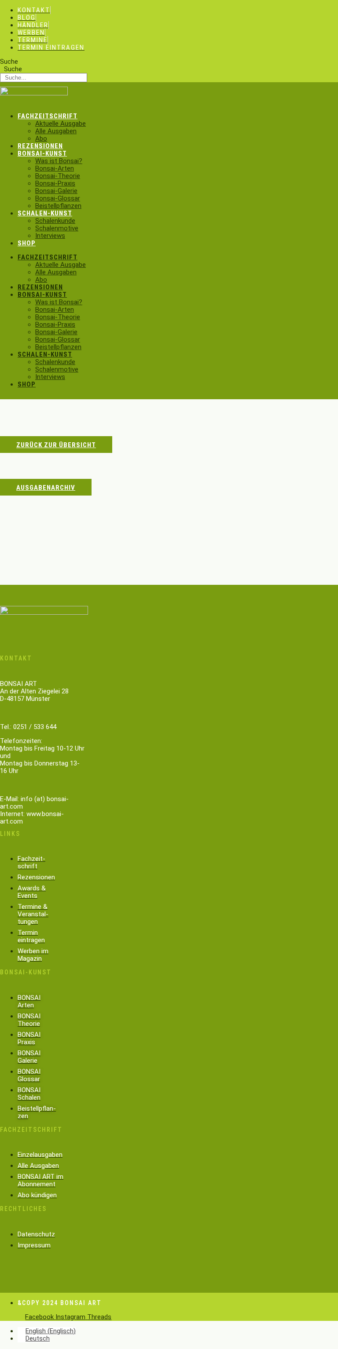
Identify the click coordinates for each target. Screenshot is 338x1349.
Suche (9, 62)
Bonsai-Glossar (57, 198)
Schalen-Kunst (45, 213)
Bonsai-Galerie (56, 191)
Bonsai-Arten (54, 168)
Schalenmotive (56, 228)
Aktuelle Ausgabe (60, 124)
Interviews (50, 236)
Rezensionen (40, 146)
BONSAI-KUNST (42, 153)
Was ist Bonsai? (58, 161)
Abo (41, 138)
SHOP (27, 243)
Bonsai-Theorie (57, 176)
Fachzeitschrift (47, 116)
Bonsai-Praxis (55, 183)
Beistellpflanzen (58, 206)
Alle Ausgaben (56, 131)
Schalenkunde (55, 221)
